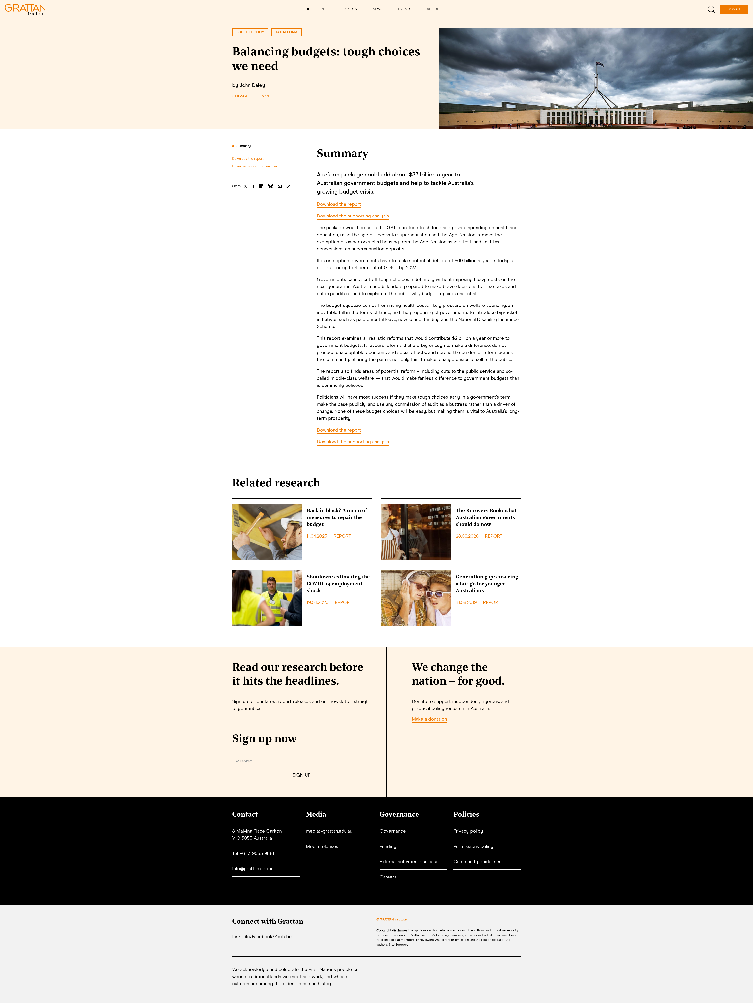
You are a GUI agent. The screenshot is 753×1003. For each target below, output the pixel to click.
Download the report (248, 159)
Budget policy (250, 32)
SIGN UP (301, 775)
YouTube (283, 936)
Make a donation (429, 719)
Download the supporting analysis (353, 216)
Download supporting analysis (254, 166)
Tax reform (286, 32)
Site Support (398, 944)
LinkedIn (241, 936)
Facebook (262, 936)
